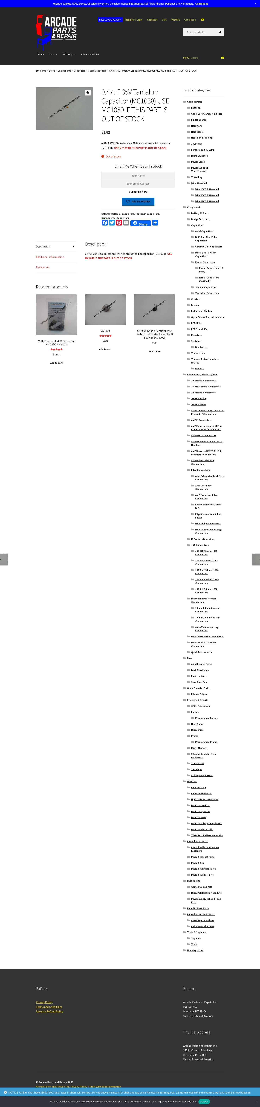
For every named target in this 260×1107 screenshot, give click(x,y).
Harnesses (197, 131)
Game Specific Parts (198, 688)
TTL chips (196, 769)
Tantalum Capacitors (147, 213)
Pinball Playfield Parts (203, 868)
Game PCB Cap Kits (201, 886)
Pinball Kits (197, 862)
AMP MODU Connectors (203, 435)
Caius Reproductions (202, 926)
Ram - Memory (199, 748)
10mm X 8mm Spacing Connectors (207, 609)
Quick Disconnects (201, 652)
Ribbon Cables (199, 694)
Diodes (195, 305)
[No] (255, 1101)
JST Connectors (200, 545)
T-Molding (196, 177)
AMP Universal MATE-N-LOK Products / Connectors (206, 452)
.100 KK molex (198, 398)
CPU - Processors (200, 706)
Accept (204, 1101)
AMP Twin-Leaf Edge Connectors (206, 496)
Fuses (190, 658)
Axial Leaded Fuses (201, 664)
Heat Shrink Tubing (201, 137)
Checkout (152, 19)
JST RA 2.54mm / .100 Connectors (206, 571)
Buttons (195, 107)
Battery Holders (200, 213)
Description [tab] (43, 246)
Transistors (197, 763)
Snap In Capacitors (205, 287)
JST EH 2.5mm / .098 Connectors (206, 552)
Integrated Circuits (197, 700)
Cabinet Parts (194, 101)
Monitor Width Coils (202, 829)
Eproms (195, 712)
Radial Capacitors (97, 70)
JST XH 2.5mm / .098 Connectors (206, 590)
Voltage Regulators (202, 775)
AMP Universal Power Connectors (202, 462)
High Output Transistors (204, 799)
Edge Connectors (200, 470)
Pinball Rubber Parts (202, 874)
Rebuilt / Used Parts (198, 908)
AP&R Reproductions (202, 920)
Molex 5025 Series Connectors (207, 636)
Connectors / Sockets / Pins (202, 374)
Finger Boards (198, 119)
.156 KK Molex (198, 404)
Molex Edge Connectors (208, 523)
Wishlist (175, 19)
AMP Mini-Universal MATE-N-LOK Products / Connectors (206, 427)
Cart (164, 19)
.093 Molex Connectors (203, 392)
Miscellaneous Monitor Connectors (203, 600)
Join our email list (89, 54)
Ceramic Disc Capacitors (208, 246)
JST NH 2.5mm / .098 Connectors (206, 562)
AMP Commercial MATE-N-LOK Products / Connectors (207, 412)
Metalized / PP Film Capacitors (205, 254)
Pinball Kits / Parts (197, 841)
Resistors (196, 335)
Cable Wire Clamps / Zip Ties (206, 113)
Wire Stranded (199, 183)
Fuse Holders (198, 676)
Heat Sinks (197, 724)
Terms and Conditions (49, 1007)
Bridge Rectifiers (200, 219)
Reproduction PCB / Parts (201, 914)
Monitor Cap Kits (200, 805)
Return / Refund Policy (49, 1011)
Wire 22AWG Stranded (207, 201)
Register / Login (133, 19)
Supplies (196, 938)
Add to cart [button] (56, 362)
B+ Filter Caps (198, 787)
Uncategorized (195, 950)
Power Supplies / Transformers (200, 169)
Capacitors (79, 70)
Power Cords (198, 161)
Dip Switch (201, 347)
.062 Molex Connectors (203, 380)
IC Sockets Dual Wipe (202, 539)
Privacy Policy (44, 1002)
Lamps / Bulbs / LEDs (202, 149)
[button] (88, 92)
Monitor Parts (198, 817)
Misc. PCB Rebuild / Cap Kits (206, 892)
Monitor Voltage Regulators (206, 823)
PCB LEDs (196, 323)
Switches (196, 341)
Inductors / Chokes (201, 311)
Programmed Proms (206, 741)
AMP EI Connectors (201, 420)
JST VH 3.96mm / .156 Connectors (207, 581)
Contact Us (190, 19)
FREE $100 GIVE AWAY (110, 19)
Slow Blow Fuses (200, 682)
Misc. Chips (197, 729)
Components (64, 70)
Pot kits (199, 368)
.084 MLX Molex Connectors (206, 386)
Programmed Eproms (206, 718)
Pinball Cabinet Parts (203, 856)
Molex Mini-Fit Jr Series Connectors (203, 644)
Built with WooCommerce (105, 1086)
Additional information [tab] (50, 257)
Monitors (192, 781)
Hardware (196, 125)
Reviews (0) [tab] (43, 267)
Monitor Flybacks (200, 811)
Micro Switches (199, 155)
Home (41, 54)
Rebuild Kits (193, 880)
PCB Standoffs (199, 329)
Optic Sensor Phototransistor (207, 317)
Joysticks (196, 143)
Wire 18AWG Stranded (207, 189)
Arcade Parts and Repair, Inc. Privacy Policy (61, 1086)
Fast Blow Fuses (200, 670)
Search (220, 32)
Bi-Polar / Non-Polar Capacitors (206, 238)
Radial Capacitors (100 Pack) (209, 279)
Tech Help (67, 54)
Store (51, 54)
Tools (194, 944)
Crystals (195, 299)
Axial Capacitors (204, 231)
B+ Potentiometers (201, 793)
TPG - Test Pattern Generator (207, 835)
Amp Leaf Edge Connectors (203, 487)
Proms (194, 735)
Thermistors (198, 353)
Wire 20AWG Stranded (207, 195)
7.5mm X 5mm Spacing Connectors (207, 619)
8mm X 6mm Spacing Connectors (206, 629)
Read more (154, 351)
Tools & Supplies (196, 932)
